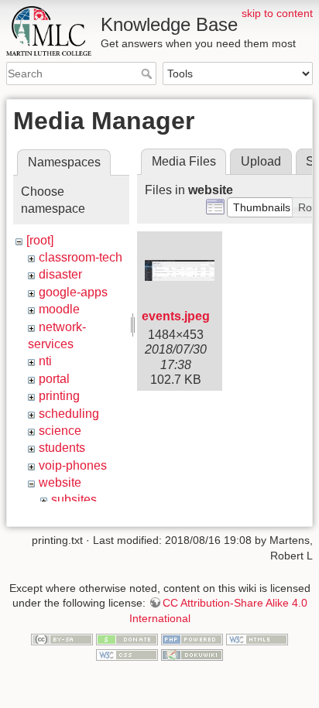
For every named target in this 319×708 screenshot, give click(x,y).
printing (59, 395)
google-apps (73, 292)
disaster (60, 274)
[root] (39, 240)
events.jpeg (176, 316)
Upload (261, 161)
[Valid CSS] (127, 654)
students (62, 447)
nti (45, 361)
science (60, 430)
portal (54, 378)
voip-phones (73, 465)
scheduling (69, 413)
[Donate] (127, 639)
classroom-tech (80, 257)
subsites (74, 499)
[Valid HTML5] (257, 639)
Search (148, 73)
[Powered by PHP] (192, 639)
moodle (59, 309)
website (60, 482)
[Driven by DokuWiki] (192, 654)
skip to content (277, 13)
